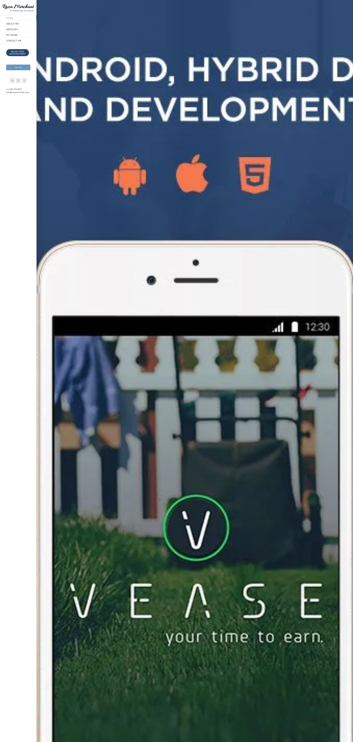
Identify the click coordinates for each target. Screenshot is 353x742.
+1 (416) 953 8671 (14, 89)
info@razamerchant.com (17, 92)
